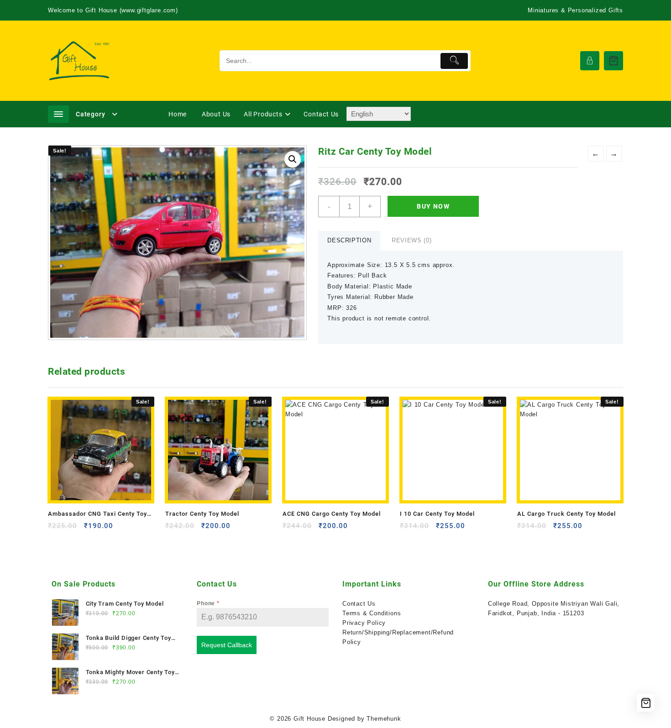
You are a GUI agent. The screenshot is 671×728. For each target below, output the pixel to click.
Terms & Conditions (371, 613)
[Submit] (454, 61)
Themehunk (384, 718)
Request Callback (226, 645)
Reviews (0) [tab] (411, 240)
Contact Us (359, 603)
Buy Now (433, 206)
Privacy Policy (364, 622)
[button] (292, 159)
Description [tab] (349, 240)
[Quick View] (74, 529)
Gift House (309, 718)
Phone (208, 603)
